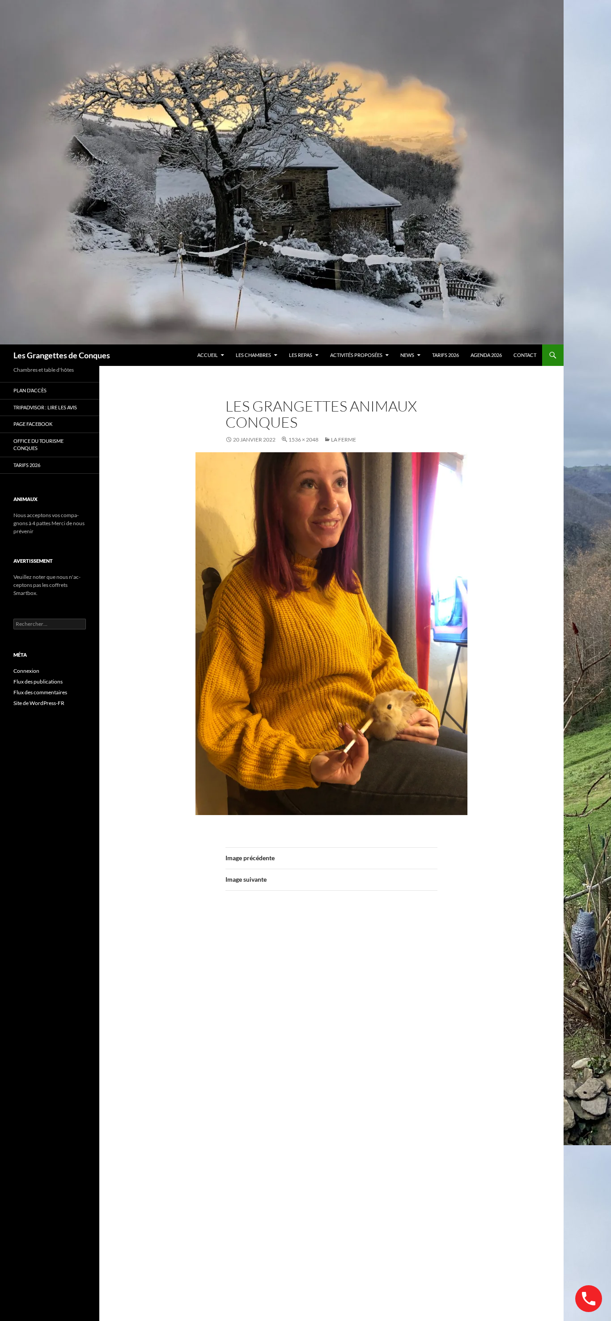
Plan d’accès (30, 390)
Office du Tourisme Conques (38, 444)
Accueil (207, 355)
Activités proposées (356, 355)
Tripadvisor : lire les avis (45, 407)
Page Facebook (32, 424)
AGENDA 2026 (486, 355)
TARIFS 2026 (445, 355)
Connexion (26, 670)
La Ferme (343, 439)
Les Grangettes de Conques (61, 355)
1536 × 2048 (303, 439)
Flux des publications (38, 681)
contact (524, 355)
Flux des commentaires (40, 692)
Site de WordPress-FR (38, 703)
